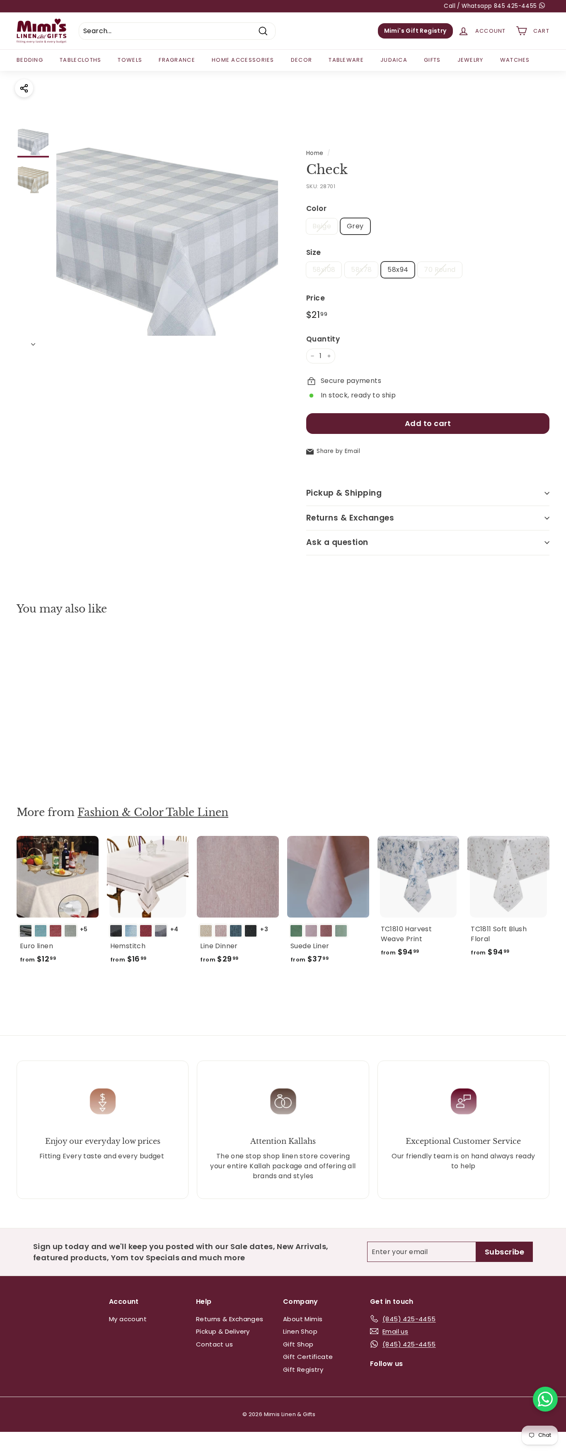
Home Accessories (243, 60)
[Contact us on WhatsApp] (545, 1399)
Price (315, 298)
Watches (515, 60)
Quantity (323, 339)
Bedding (30, 60)
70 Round (439, 269)
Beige (321, 226)
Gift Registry (303, 1369)
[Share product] (24, 88)
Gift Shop (298, 1344)
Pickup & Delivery (223, 1331)
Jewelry (470, 60)
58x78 (361, 269)
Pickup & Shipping (344, 493)
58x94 (397, 269)
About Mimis (302, 1319)
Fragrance (177, 60)
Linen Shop (300, 1331)
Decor (301, 60)
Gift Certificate (308, 1356)
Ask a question (337, 542)
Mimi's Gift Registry (415, 31)
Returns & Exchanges (350, 517)
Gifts (432, 60)
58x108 (323, 269)
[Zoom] (167, 238)
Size (313, 252)
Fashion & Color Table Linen (152, 812)
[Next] (33, 342)
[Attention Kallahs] (283, 1101)
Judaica (393, 60)
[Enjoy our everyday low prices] (102, 1101)
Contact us (214, 1344)
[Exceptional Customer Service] (463, 1101)
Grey (355, 226)
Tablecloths (80, 60)
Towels (130, 60)
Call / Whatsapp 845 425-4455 (491, 6)
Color (316, 208)
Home (315, 153)
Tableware (346, 60)
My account (128, 1319)
